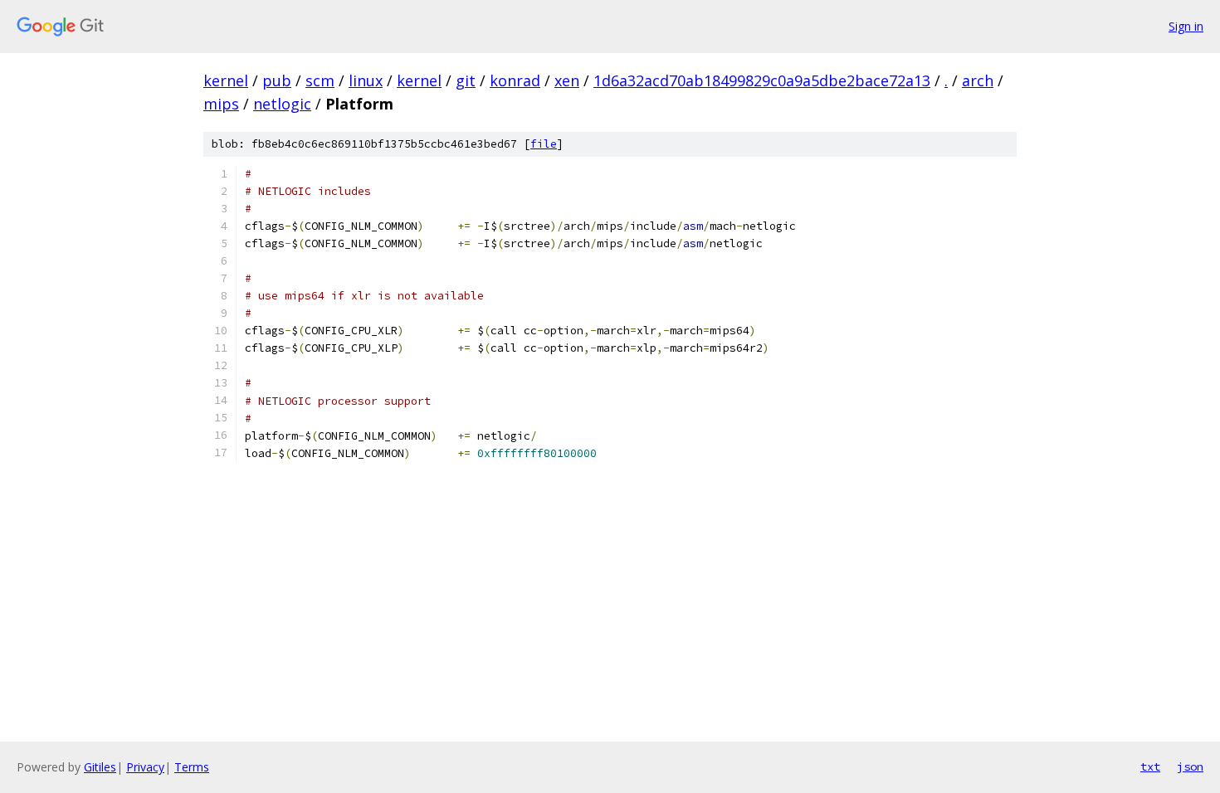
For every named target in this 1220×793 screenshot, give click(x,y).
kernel (225, 80)
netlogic (282, 104)
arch (977, 80)
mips (221, 104)
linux (366, 80)
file (543, 144)
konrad (515, 80)
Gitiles (100, 767)
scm (319, 80)
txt (1150, 766)
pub (276, 80)
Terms (191, 767)
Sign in (1186, 26)
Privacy (145, 767)
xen (566, 80)
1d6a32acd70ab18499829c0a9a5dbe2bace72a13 (761, 80)
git (466, 80)
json (1190, 766)
